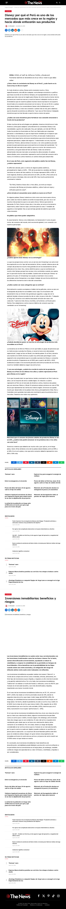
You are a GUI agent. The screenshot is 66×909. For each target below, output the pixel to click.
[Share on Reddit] (15, 30)
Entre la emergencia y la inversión (16, 481)
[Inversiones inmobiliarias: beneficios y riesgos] (33, 632)
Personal (12, 26)
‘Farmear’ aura (9, 474)
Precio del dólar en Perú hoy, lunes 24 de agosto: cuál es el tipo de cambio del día (47, 482)
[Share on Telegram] (18, 30)
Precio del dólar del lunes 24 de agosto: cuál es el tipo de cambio (17, 488)
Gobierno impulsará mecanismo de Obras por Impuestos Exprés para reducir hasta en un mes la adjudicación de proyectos (18, 496)
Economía (8, 11)
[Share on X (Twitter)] (9, 30)
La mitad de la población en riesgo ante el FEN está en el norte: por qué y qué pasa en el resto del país (18, 505)
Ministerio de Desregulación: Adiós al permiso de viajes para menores (46, 495)
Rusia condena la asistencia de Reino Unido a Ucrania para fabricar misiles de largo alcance (36, 544)
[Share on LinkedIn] (12, 30)
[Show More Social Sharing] (22, 30)
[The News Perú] (33, 2)
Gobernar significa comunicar (20, 551)
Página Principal (9, 7)
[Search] (57, 2)
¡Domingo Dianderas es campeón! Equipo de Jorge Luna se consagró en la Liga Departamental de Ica (34, 581)
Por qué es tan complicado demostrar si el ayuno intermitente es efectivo (33, 529)
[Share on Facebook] (6, 30)
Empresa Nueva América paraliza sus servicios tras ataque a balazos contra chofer (33, 572)
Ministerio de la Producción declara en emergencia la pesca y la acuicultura (46, 488)
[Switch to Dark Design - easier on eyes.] (59, 2)
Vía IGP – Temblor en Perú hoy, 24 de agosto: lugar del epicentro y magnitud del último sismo (35, 536)
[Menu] (7, 2)
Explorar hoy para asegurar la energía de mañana (47, 475)
